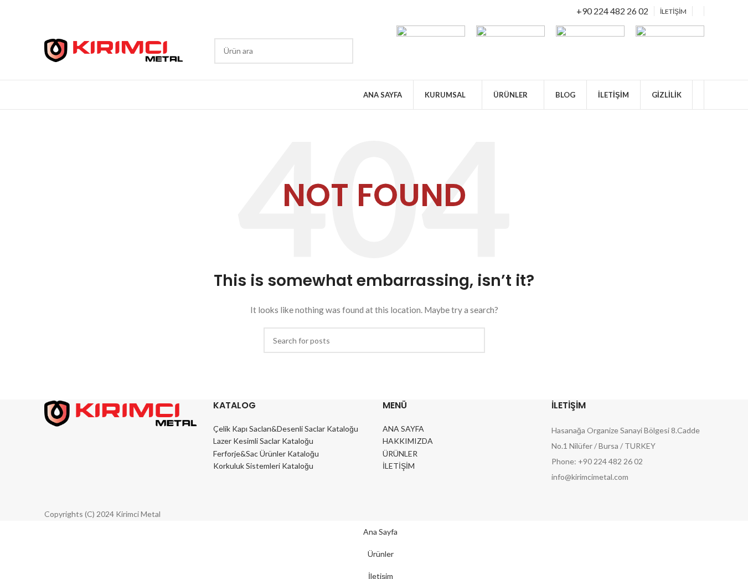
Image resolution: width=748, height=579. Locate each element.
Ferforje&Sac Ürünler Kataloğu (266, 453)
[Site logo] (113, 49)
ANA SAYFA (403, 428)
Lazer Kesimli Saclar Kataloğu (263, 440)
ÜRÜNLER (400, 453)
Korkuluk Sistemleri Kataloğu (263, 465)
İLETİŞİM (399, 465)
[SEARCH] (340, 51)
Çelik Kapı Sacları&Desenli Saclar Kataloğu (285, 428)
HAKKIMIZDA (408, 440)
